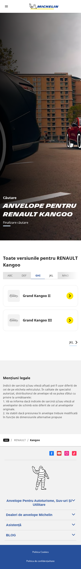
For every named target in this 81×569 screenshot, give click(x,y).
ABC (10, 275)
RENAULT (20, 440)
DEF (24, 275)
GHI (37, 275)
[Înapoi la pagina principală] (44, 6)
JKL (51, 275)
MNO (65, 275)
